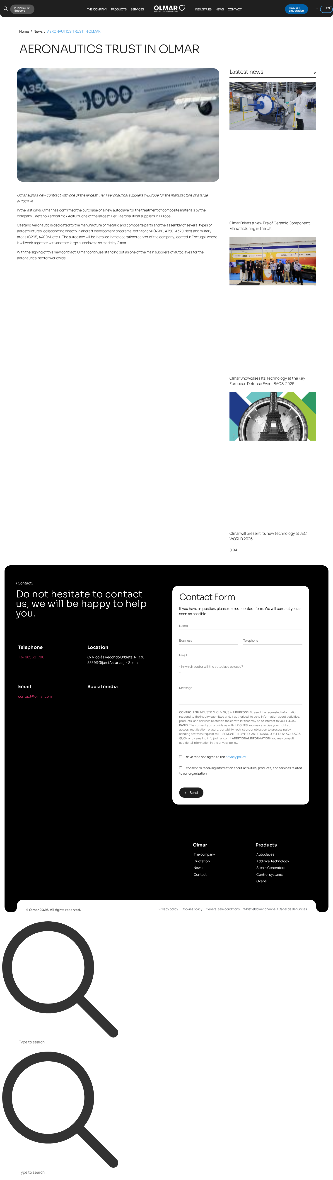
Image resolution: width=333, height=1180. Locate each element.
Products (119, 9)
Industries (203, 9)
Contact (235, 9)
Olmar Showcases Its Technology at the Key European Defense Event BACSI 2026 (267, 380)
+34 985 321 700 (31, 657)
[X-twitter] (114, 699)
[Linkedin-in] (135, 699)
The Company (97, 9)
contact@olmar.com (35, 696)
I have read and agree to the (215, 757)
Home (24, 31)
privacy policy (236, 757)
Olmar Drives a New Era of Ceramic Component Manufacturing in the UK (269, 225)
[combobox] (166, 1042)
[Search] (60, 979)
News (220, 9)
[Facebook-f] (93, 699)
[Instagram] (93, 712)
